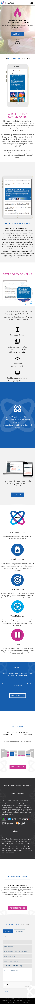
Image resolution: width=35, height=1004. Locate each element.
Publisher (8, 931)
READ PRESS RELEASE (17, 908)
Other (6, 936)
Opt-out (19, 1000)
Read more (15, 696)
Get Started (17, 494)
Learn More (17, 34)
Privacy (28, 999)
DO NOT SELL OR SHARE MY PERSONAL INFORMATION (20, 1001)
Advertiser (19, 931)
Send (6, 991)
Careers (14, 1000)
